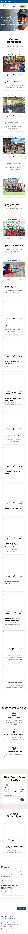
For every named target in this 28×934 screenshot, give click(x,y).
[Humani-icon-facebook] (1, 1)
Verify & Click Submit (22, 789)
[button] (14, 6)
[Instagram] (6, 880)
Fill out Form (15, 789)
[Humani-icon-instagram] (9, 1)
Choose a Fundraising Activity (7, 789)
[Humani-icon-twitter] (5, 1)
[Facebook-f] (9, 880)
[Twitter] (2, 880)
